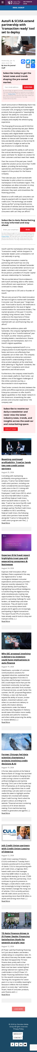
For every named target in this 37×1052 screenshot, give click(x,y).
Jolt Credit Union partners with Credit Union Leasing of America (16, 848)
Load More (18, 1009)
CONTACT (18, 1038)
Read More (6, 523)
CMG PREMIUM (27, 1)
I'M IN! (28, 229)
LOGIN (25, 3)
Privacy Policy (12, 94)
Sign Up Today (10, 429)
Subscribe (28, 87)
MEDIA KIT (18, 1034)
